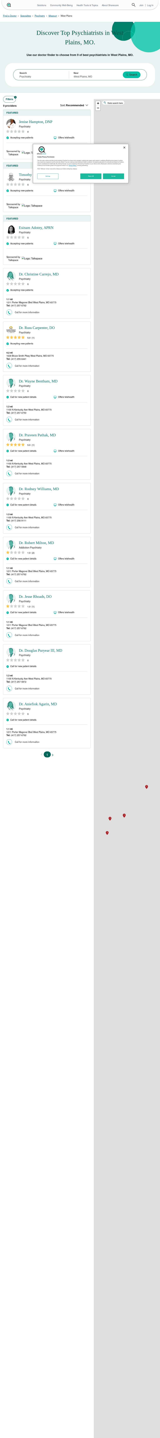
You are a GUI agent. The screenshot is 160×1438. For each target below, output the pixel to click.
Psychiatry (40, 15)
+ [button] (98, 103)
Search (133, 5)
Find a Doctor (10, 15)
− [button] (98, 108)
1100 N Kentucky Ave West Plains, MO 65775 (29, 409)
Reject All (91, 176)
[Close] (124, 147)
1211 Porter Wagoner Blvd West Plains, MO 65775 (31, 302)
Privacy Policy (72, 165)
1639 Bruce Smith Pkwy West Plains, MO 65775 (30, 355)
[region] (81, 163)
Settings (48, 176)
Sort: (72, 105)
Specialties (25, 15)
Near (76, 72)
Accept (113, 176)
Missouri (53, 15)
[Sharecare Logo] (8, 5)
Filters (11, 98)
